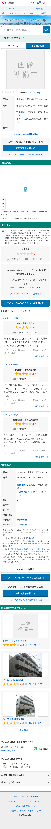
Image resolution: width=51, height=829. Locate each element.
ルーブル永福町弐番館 (13, 719)
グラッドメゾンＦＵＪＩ (15, 640)
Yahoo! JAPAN (32, 796)
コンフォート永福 (10, 318)
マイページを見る (25, 569)
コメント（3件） (35, 644)
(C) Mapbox (5, 211)
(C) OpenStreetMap (17, 211)
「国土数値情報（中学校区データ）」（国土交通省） (22, 551)
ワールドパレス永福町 (13, 679)
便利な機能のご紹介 (9, 750)
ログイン (13, 8)
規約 (18, 806)
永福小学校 (22, 519)
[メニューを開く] (48, 3)
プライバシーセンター (36, 801)
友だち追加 (43, 748)
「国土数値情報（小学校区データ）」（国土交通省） (28, 549)
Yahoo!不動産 (18, 796)
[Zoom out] (3, 203)
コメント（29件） (36, 683)
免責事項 (14, 810)
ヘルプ (38, 810)
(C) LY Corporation (31, 211)
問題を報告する (41, 356)
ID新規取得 (38, 8)
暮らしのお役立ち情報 (10, 782)
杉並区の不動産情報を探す (12, 775)
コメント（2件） (35, 722)
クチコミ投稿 (37, 45)
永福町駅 (20, 105)
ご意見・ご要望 (26, 810)
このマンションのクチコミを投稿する (25, 293)
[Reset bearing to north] (3, 207)
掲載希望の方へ (28, 806)
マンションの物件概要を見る (25, 134)
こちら (32, 538)
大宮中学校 (22, 524)
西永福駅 (20, 112)
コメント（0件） (35, 92)
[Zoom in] (3, 199)
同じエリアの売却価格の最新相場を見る (25, 154)
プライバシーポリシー (14, 801)
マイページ (13, 45)
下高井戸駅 (21, 118)
